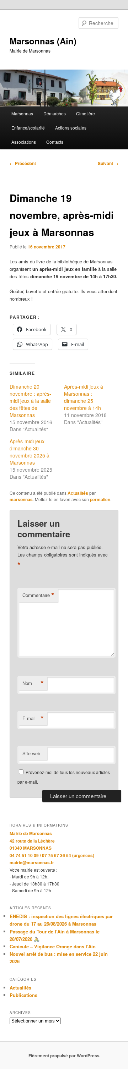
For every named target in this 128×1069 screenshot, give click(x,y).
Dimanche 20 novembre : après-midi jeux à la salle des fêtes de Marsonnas (30, 400)
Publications (23, 995)
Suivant (108, 163)
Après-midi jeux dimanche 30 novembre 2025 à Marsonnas (29, 452)
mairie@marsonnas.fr (32, 862)
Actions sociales (70, 128)
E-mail (33, 718)
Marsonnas (22, 113)
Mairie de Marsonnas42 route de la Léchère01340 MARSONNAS (32, 840)
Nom (33, 683)
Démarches (54, 113)
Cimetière (85, 113)
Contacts (54, 142)
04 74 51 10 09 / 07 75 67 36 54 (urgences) (52, 855)
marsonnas (21, 499)
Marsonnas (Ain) (43, 41)
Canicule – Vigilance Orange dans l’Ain (53, 946)
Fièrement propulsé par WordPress (64, 1055)
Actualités (78, 493)
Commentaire (38, 595)
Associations (23, 142)
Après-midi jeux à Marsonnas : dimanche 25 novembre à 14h (83, 397)
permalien (100, 499)
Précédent (23, 163)
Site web (31, 753)
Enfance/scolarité (28, 128)
